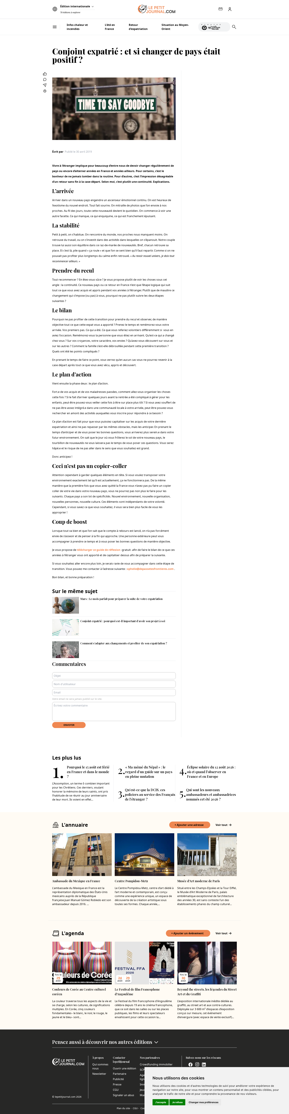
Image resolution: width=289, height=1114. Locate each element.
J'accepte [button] (160, 1102)
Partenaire (119, 1074)
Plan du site (124, 1108)
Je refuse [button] (177, 1102)
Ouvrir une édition (124, 1068)
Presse (117, 1084)
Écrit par (57, 151)
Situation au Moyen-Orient (175, 27)
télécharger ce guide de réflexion (98, 550)
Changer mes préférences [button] (203, 1102)
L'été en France (110, 27)
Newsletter (99, 1074)
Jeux (142, 1090)
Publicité (118, 1079)
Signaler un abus (123, 1095)
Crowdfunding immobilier (156, 1064)
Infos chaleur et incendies (77, 27)
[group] (225, 26)
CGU (116, 1090)
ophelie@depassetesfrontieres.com (150, 569)
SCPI (143, 1070)
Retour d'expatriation (138, 27)
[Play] (225, 27)
